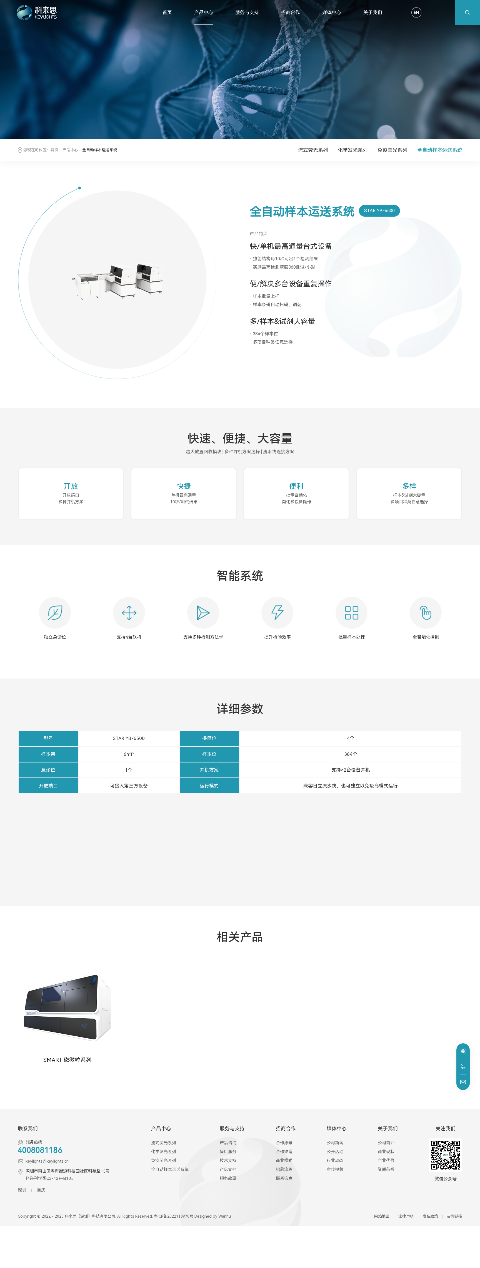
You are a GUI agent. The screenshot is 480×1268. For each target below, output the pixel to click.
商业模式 (284, 1160)
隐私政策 (430, 1216)
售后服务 (228, 1151)
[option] (55, 625)
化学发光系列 (353, 150)
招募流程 (284, 1169)
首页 (167, 12)
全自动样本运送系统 (439, 150)
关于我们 (372, 12)
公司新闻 (335, 1142)
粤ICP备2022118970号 (173, 1216)
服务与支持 (247, 12)
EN (416, 12)
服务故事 (228, 1178)
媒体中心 (331, 12)
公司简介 (386, 1142)
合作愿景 (284, 1142)
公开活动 (335, 1151)
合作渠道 (284, 1151)
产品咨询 (228, 1142)
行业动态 (335, 1160)
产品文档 (228, 1169)
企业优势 (386, 1160)
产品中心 (203, 12)
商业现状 (386, 1151)
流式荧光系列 (313, 150)
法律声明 (406, 1216)
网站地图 (382, 1216)
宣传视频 (335, 1169)
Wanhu (224, 1216)
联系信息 (284, 1178)
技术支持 (228, 1160)
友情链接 (454, 1216)
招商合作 (290, 12)
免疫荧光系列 (393, 150)
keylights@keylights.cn (47, 1161)
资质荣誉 (386, 1169)
